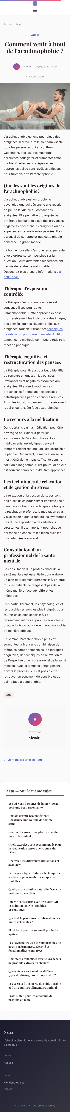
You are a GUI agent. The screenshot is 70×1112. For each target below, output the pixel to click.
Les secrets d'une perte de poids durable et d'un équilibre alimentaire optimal (34, 985)
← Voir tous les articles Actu (23, 759)
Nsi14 (8, 1032)
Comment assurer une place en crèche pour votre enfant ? (33, 834)
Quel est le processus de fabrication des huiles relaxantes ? (34, 920)
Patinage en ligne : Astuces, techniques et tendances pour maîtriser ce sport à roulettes (35, 877)
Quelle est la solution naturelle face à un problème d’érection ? (34, 891)
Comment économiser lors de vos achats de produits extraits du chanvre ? (34, 961)
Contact (8, 1089)
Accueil (8, 24)
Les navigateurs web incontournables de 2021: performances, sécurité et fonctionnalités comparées (34, 946)
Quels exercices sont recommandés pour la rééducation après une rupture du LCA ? (34, 848)
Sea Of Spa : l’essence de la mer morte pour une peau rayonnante (33, 805)
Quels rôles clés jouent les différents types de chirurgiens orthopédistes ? (32, 973)
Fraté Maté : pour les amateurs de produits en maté (30, 998)
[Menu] (35, 12)
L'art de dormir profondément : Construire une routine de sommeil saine (31, 820)
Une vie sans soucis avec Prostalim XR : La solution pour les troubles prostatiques (33, 906)
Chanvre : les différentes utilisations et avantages (33, 863)
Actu (18, 24)
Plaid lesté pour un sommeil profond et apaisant (33, 932)
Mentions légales (14, 1082)
